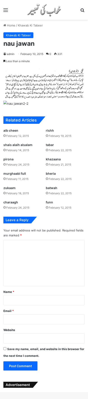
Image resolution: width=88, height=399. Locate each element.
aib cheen (10, 130)
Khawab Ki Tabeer (30, 25)
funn (49, 202)
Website (9, 330)
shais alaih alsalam (17, 145)
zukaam (9, 188)
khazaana (53, 159)
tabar (50, 145)
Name (8, 292)
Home (10, 25)
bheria (51, 173)
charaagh (10, 202)
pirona (8, 159)
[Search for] (82, 12)
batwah (51, 188)
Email (8, 311)
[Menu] (5, 12)
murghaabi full (14, 173)
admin (10, 54)
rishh (50, 130)
